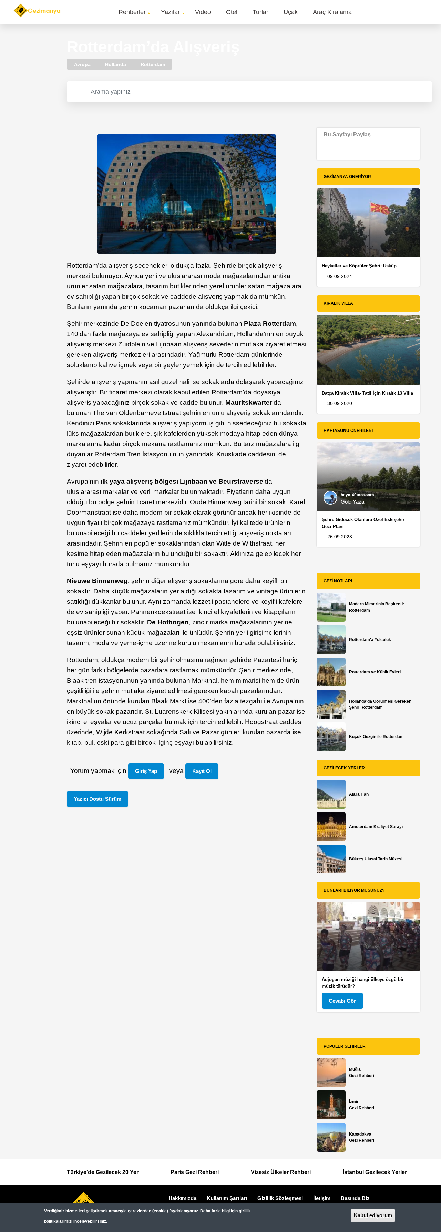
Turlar (260, 12)
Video (203, 12)
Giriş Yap (146, 771)
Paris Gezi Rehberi (195, 1172)
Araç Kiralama (332, 12)
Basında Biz (355, 1198)
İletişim (321, 1198)
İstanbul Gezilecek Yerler (375, 1172)
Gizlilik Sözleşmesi (280, 1198)
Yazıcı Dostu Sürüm (97, 799)
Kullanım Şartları (227, 1198)
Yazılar (170, 12)
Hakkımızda (182, 1198)
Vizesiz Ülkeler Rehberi (281, 1172)
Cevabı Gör (342, 1001)
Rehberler (132, 12)
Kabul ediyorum (373, 1215)
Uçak (291, 12)
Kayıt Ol (202, 771)
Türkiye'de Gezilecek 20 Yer (103, 1172)
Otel (231, 12)
